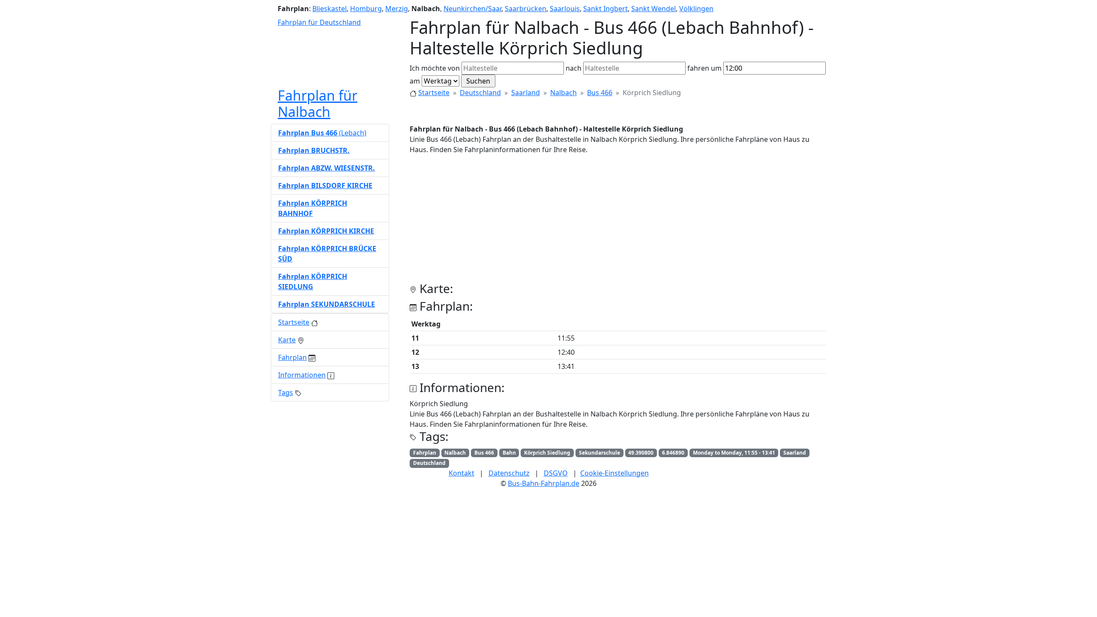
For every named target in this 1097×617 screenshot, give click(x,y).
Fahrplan (292, 357)
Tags (285, 392)
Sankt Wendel (653, 8)
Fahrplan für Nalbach (317, 103)
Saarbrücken (525, 8)
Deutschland (480, 92)
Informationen (302, 375)
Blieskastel (329, 8)
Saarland (525, 92)
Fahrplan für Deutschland (319, 22)
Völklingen (696, 8)
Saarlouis (565, 8)
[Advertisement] (618, 222)
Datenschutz (509, 473)
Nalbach (563, 92)
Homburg (366, 8)
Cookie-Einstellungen (614, 473)
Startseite (434, 92)
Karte (287, 339)
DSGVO (556, 473)
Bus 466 (599, 92)
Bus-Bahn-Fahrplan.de (543, 483)
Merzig (396, 8)
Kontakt (461, 473)
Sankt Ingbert (605, 8)
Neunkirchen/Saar (472, 8)
